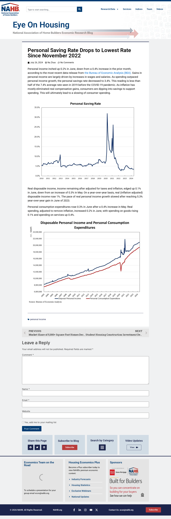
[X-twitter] (96, 510)
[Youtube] (91, 510)
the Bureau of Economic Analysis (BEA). (108, 72)
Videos (159, 9)
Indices (138, 9)
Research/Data (108, 9)
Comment (28, 355)
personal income (38, 319)
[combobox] (51, 9)
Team (149, 9)
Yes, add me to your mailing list (40, 422)
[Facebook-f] (74, 510)
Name (26, 389)
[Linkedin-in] (79, 510)
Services (127, 9)
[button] (30, 447)
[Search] (79, 9)
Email (25, 400)
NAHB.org (57, 510)
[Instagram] (85, 510)
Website (26, 411)
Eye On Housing (41, 24)
